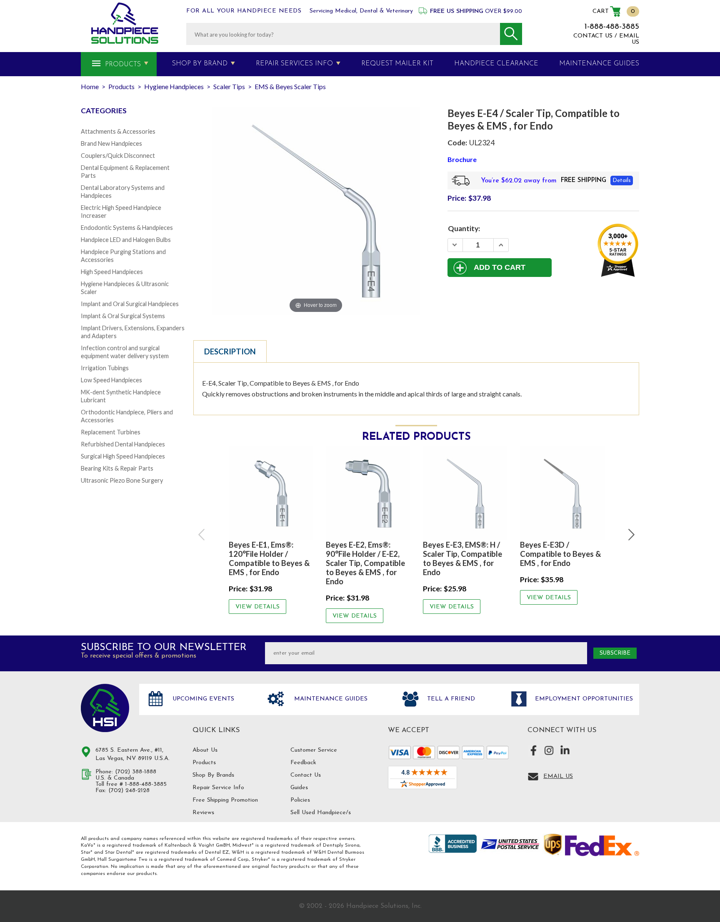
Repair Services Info (294, 63)
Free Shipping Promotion (225, 800)
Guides (299, 788)
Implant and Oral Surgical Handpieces (130, 303)
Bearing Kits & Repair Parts (117, 468)
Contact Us (305, 775)
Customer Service (313, 750)
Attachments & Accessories (118, 131)
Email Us (558, 776)
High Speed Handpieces (112, 271)
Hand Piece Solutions (105, 708)
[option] (271, 530)
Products (123, 64)
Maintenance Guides (330, 699)
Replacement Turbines (110, 432)
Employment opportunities (583, 699)
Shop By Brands (213, 775)
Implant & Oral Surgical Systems (123, 315)
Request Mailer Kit (397, 63)
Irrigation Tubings (105, 367)
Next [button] (630, 534)
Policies (300, 800)
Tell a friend (450, 699)
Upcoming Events (202, 699)
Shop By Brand (200, 63)
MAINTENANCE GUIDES (599, 63)
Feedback (303, 763)
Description (230, 351)
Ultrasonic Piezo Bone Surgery (122, 480)
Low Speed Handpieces (111, 380)
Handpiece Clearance (496, 63)
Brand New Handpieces (111, 143)
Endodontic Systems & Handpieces (127, 227)
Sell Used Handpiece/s (320, 813)
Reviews (203, 813)
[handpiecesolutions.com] (124, 23)
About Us (205, 750)
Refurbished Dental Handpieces (123, 444)
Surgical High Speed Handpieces (123, 456)
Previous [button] (202, 534)
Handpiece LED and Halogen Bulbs (126, 239)
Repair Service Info (218, 788)
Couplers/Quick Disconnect (118, 155)
